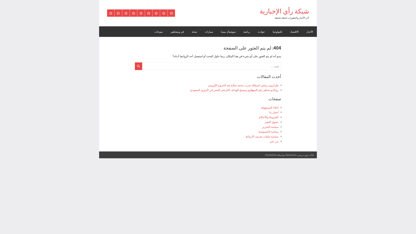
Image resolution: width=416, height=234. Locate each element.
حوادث (261, 31)
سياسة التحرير (270, 126)
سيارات (209, 31)
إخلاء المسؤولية (270, 107)
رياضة (246, 31)
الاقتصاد (294, 31)
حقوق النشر (272, 122)
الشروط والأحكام (269, 117)
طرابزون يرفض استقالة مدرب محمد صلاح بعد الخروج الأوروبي (243, 85)
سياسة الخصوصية (268, 131)
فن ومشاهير (177, 31)
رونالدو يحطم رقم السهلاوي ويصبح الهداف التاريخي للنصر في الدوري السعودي (234, 89)
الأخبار (309, 31)
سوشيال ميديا (228, 31)
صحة (194, 31)
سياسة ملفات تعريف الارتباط (262, 136)
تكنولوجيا (277, 31)
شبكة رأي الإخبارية (284, 11)
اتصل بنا (274, 112)
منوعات (158, 31)
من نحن (274, 141)
